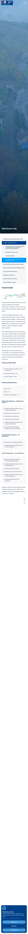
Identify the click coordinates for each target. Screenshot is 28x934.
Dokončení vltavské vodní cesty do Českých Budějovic (13, 260)
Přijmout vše (14, 922)
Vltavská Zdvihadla (10, 255)
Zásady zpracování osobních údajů (15, 918)
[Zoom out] (24, 501)
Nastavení (14, 926)
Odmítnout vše (14, 930)
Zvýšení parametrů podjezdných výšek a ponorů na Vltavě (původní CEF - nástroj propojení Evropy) (14, 247)
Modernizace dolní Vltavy (11, 252)
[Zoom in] (24, 499)
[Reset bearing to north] (24, 503)
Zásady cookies (5, 918)
